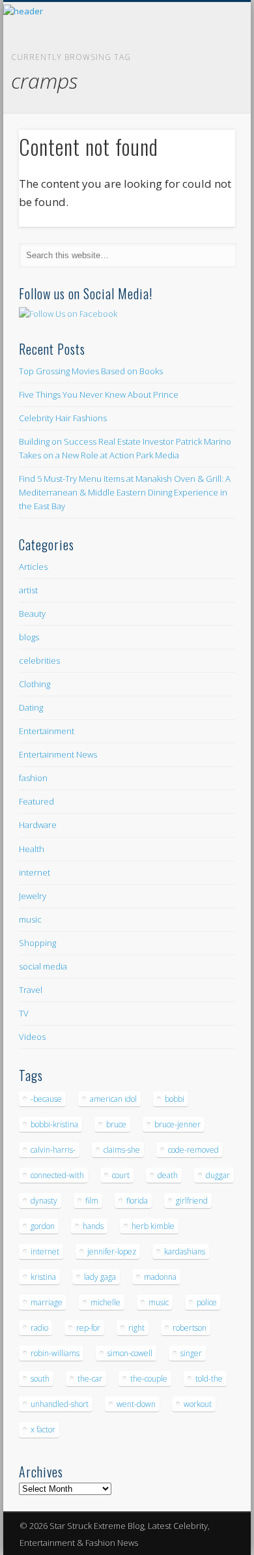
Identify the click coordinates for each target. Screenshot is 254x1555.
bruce (116, 1124)
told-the (209, 1378)
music (30, 919)
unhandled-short (60, 1404)
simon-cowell (129, 1353)
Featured (36, 801)
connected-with (57, 1175)
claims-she (122, 1149)
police (207, 1302)
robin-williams (55, 1353)
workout (198, 1404)
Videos (32, 1037)
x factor (43, 1429)
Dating (31, 707)
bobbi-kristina (54, 1124)
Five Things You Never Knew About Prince (98, 394)
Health (31, 849)
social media (43, 966)
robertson (189, 1327)
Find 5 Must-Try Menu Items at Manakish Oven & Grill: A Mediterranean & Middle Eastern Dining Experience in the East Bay (125, 492)
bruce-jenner (177, 1124)
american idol (113, 1098)
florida (137, 1200)
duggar (218, 1175)
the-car (90, 1378)
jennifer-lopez (111, 1251)
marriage (47, 1302)
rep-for (88, 1327)
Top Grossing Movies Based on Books (91, 371)
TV (24, 1013)
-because (46, 1098)
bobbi (174, 1098)
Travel (30, 990)
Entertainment (46, 731)
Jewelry (32, 896)
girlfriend (192, 1200)
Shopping (37, 943)
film (91, 1200)
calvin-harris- (53, 1149)
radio (39, 1327)
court (121, 1175)
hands (93, 1226)
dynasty (44, 1200)
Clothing (34, 684)
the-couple (148, 1378)
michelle (105, 1302)
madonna (160, 1276)
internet (34, 872)
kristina (43, 1276)
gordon (43, 1226)
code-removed (193, 1149)
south (40, 1378)
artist (28, 590)
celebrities (39, 660)
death (168, 1175)
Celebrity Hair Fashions (63, 418)
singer (191, 1353)
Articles (33, 566)
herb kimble (153, 1226)
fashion (33, 778)
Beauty (32, 613)
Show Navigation (203, 116)
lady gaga (100, 1276)
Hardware (38, 825)
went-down (136, 1404)
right (136, 1327)
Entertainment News (58, 754)
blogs (29, 637)
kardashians (184, 1251)
